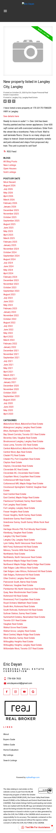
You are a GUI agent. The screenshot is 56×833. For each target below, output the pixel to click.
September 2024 (11, 255)
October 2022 (9, 319)
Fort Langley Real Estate (15, 504)
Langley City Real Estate (15, 536)
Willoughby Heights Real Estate (18, 641)
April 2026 (8, 196)
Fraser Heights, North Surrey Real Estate (22, 515)
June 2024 (8, 266)
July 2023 (8, 298)
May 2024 (8, 270)
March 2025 (9, 238)
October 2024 (9, 252)
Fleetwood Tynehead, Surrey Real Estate (22, 501)
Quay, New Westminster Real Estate (20, 592)
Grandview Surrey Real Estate (17, 518)
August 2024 (9, 259)
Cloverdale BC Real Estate (15, 469)
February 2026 (10, 203)
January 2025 (9, 245)
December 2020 (11, 385)
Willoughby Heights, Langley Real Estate (22, 645)
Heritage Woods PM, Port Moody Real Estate (24, 529)
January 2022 (9, 347)
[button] (6, 691)
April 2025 (8, 234)
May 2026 (8, 192)
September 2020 (11, 396)
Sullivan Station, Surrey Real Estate (19, 613)
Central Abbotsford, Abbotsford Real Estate (24, 448)
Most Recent (9, 182)
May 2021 (8, 368)
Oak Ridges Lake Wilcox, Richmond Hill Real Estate (27, 571)
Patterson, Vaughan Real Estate (18, 585)
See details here (11, 116)
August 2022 (9, 322)
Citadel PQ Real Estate (14, 455)
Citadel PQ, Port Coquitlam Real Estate (21, 459)
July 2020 (8, 403)
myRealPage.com (33, 777)
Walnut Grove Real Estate (15, 627)
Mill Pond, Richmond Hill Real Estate (20, 546)
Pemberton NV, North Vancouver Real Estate (24, 589)
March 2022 (9, 340)
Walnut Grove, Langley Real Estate (19, 631)
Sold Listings (9, 172)
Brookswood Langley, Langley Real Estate (23, 441)
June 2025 (8, 227)
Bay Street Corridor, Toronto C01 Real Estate (24, 434)
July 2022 (8, 326)
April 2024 (8, 273)
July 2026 (8, 189)
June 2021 (8, 364)
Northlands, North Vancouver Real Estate (22, 557)
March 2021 (9, 375)
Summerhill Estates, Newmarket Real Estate (24, 617)
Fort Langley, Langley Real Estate (19, 508)
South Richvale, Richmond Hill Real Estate (23, 610)
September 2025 (11, 220)
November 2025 (11, 213)
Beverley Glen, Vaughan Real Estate (20, 438)
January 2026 (9, 206)
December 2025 (11, 210)
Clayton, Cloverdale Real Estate (18, 466)
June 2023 (8, 301)
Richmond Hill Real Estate (15, 596)
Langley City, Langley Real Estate (25, 97)
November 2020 (11, 389)
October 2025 (9, 217)
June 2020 (8, 407)
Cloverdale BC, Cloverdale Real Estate (21, 473)
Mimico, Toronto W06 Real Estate (19, 550)
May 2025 (8, 231)
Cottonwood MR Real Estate (16, 480)
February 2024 (10, 277)
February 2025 (10, 241)
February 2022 (10, 343)
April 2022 (8, 336)
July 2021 (8, 361)
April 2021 (8, 371)
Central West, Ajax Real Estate (17, 452)
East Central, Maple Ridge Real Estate (21, 497)
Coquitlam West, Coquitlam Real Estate (21, 476)
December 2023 (11, 280)
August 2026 (9, 185)
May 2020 (8, 410)
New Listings (9, 165)
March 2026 (9, 199)
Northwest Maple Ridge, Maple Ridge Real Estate (26, 564)
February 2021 (10, 378)
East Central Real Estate (14, 494)
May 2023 (8, 305)
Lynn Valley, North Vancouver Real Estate (22, 543)
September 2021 (11, 357)
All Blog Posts (10, 161)
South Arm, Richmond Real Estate (19, 606)
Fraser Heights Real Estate (16, 511)
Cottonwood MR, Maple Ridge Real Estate (23, 483)
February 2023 (10, 308)
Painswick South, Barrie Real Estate (20, 582)
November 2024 (11, 248)
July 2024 (8, 262)
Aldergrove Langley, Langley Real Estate (22, 427)
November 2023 (11, 284)
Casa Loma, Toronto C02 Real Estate (20, 445)
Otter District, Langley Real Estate (19, 578)
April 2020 (8, 414)
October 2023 (9, 287)
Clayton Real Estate (12, 462)
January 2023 (9, 312)
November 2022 (11, 315)
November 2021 (11, 354)
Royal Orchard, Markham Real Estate (20, 603)
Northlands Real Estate (14, 553)
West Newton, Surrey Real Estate (19, 638)
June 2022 (8, 329)
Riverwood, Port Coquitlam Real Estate (21, 599)
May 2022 (8, 333)
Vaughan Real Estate (13, 624)
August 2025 (9, 224)
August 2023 (9, 294)
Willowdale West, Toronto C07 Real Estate (23, 648)
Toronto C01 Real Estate (14, 620)
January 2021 (9, 382)
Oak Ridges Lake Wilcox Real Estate (20, 567)
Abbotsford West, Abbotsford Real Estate (23, 424)
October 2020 (9, 392)
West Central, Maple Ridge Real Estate (21, 634)
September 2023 (11, 291)
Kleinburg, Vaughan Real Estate (18, 532)
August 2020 (9, 400)
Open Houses (9, 168)
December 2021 (11, 350)
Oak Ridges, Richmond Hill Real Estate (21, 574)
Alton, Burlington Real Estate (16, 431)
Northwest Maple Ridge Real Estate (20, 560)
